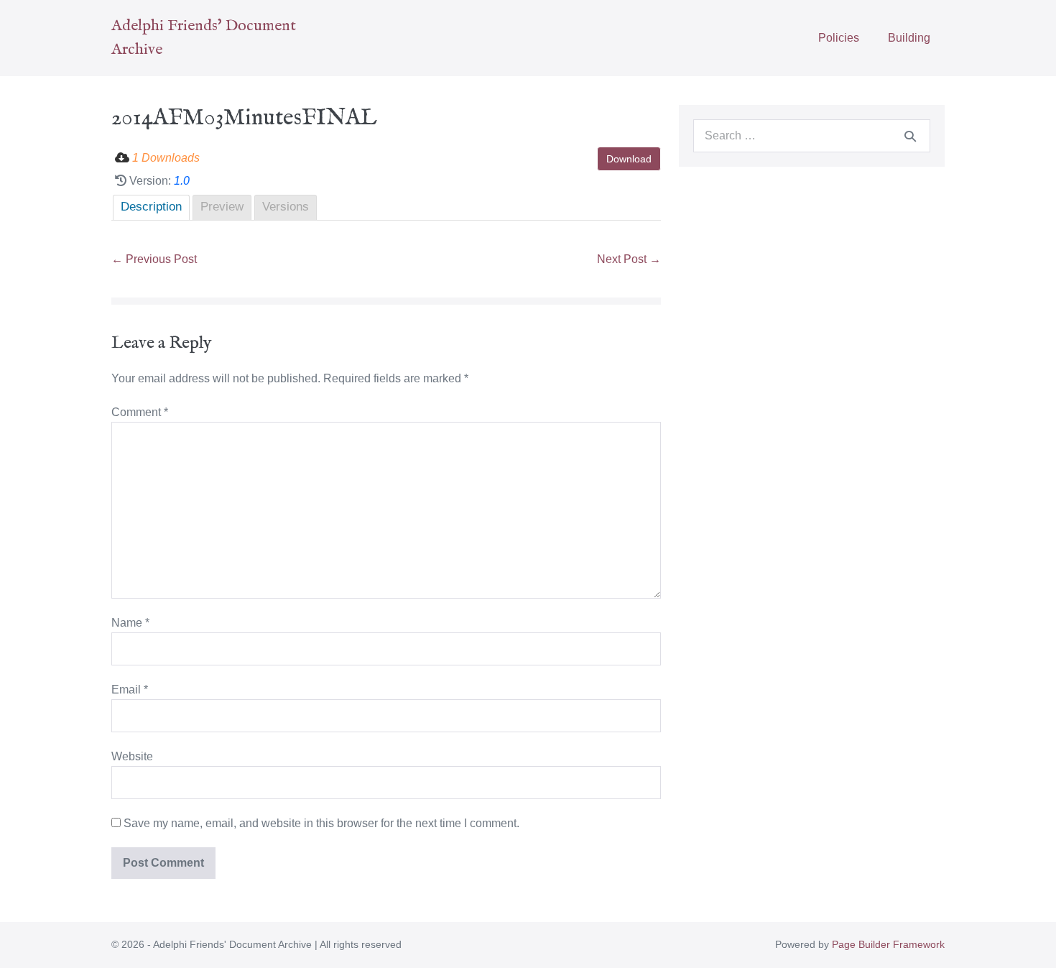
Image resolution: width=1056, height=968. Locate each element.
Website (132, 756)
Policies (838, 38)
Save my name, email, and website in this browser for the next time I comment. (321, 823)
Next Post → (629, 259)
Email (129, 689)
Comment (139, 412)
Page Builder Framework (888, 944)
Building (909, 38)
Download (629, 159)
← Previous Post (154, 259)
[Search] (910, 136)
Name (130, 623)
